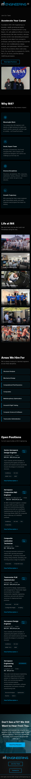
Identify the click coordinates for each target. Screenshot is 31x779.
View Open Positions (10, 62)
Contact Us (15, 770)
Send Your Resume (15, 744)
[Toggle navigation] (28, 4)
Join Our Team (15, 764)
